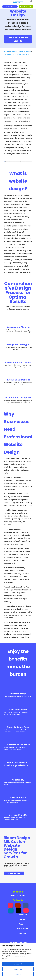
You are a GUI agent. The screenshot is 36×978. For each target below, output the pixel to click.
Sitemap (22, 933)
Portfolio (22, 924)
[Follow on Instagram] (10, 905)
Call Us (9, 6)
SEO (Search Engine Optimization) (18, 54)
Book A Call (26, 6)
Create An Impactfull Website (18, 39)
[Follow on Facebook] (25, 905)
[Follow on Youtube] (18, 905)
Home (6, 51)
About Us (23, 914)
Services (22, 919)
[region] (18, 960)
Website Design (25, 51)
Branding (13, 51)
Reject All (18, 974)
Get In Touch (22, 928)
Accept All (18, 964)
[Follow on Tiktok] (26, 910)
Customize (18, 969)
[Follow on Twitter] (18, 910)
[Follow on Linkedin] (11, 910)
